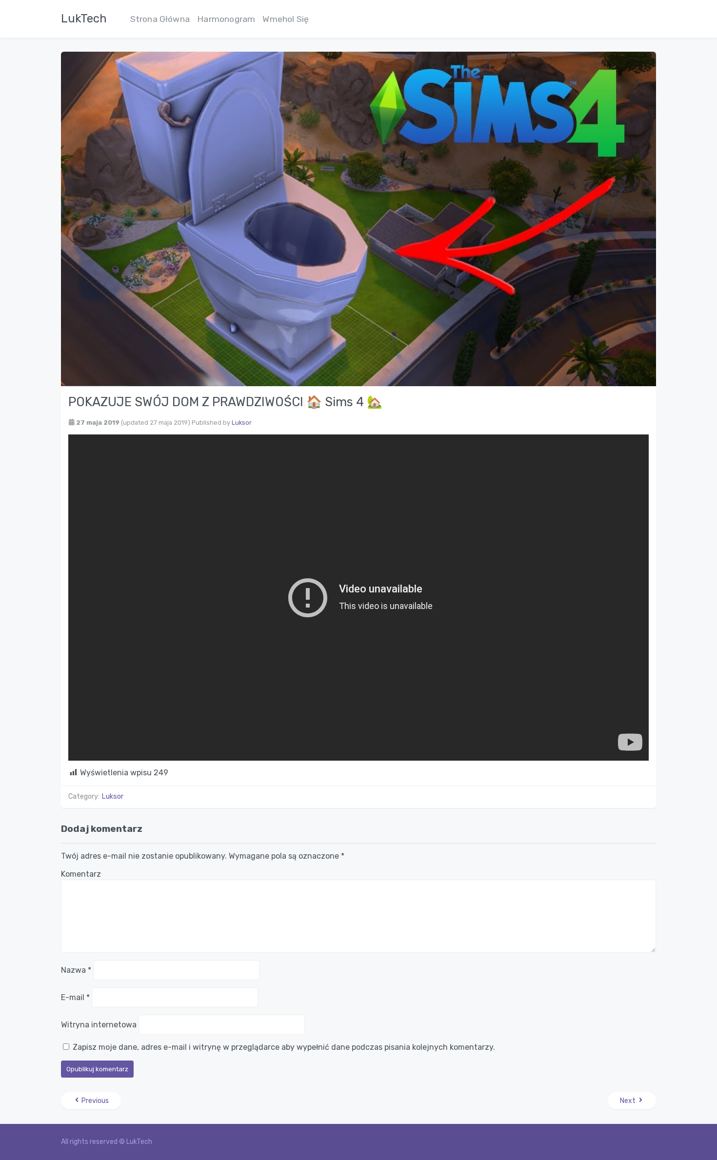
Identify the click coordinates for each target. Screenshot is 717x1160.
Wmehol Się (285, 19)
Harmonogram (226, 19)
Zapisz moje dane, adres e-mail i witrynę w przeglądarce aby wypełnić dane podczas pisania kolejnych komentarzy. (284, 1047)
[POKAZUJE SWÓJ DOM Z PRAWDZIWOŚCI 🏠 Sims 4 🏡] (358, 218)
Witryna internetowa (99, 1024)
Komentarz (81, 874)
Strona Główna (160, 19)
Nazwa (76, 970)
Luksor (242, 422)
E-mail (75, 997)
